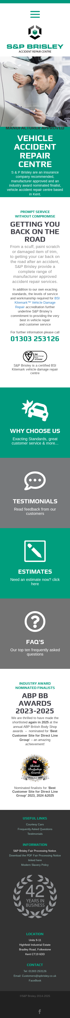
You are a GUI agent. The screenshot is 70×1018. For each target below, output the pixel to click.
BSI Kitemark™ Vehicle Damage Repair (37, 302)
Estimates (35, 571)
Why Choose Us (35, 430)
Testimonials (35, 501)
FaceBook (35, 980)
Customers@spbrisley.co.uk (39, 975)
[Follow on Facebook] (39, 1011)
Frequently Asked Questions (35, 829)
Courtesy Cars (35, 824)
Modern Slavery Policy (35, 864)
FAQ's (35, 641)
